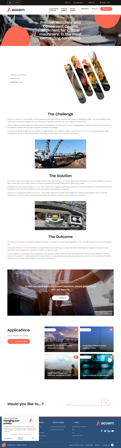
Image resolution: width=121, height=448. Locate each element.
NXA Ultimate (36, 193)
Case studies (19, 18)
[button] (4, 445)
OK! (33, 438)
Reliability (31, 18)
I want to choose (20, 438)
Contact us (62, 298)
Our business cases (21, 341)
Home (9, 18)
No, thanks (8, 438)
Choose (68, 404)
